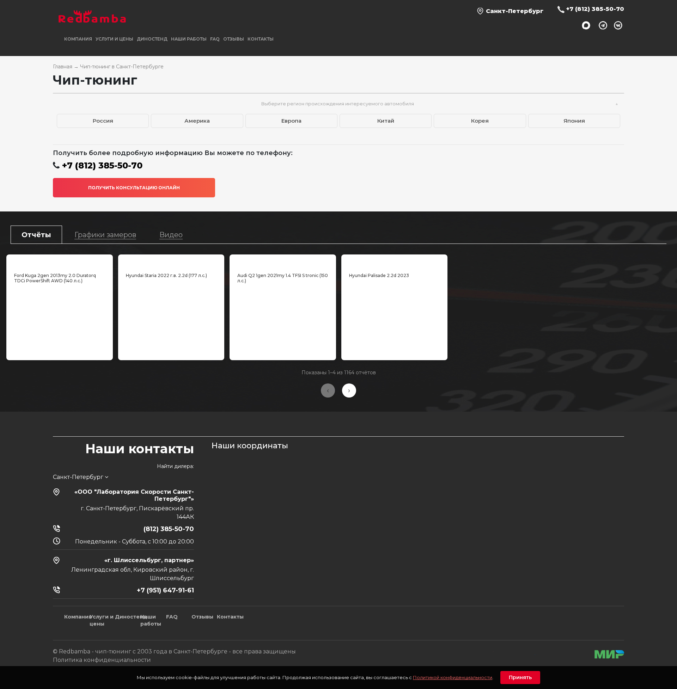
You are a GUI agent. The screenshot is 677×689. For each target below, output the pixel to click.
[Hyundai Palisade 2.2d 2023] (395, 262)
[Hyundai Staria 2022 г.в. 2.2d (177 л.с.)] (171, 262)
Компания (78, 617)
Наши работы (189, 39)
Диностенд (152, 39)
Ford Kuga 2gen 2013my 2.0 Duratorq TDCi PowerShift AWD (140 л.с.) (55, 278)
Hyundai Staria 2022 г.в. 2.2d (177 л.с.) (166, 275)
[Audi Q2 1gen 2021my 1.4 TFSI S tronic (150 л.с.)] (283, 262)
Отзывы (233, 39)
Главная (62, 66)
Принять (520, 677)
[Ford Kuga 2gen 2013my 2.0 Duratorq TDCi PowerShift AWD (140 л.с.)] (60, 262)
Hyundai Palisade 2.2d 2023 (379, 275)
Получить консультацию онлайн (134, 187)
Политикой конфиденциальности (452, 677)
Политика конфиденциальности (102, 660)
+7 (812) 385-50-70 (595, 9)
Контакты (261, 39)
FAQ (215, 39)
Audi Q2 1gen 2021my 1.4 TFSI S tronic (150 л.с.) (282, 278)
